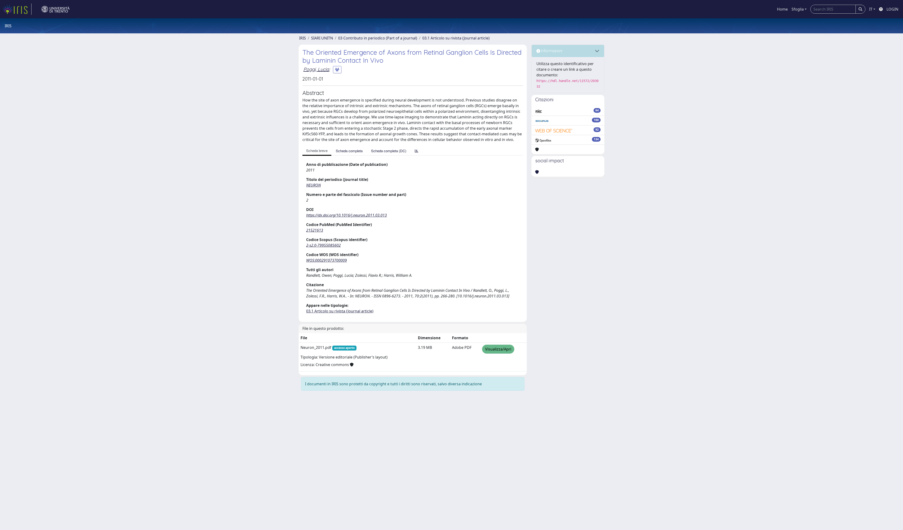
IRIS (302, 38)
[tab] (416, 150)
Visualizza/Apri (498, 349)
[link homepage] (17, 9)
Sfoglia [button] (798, 9)
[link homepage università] (55, 9)
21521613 (314, 230)
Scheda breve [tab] (317, 150)
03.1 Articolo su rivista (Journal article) (456, 38)
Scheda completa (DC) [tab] (388, 150)
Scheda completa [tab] (349, 150)
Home (782, 9)
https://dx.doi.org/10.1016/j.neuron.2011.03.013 (346, 215)
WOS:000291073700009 (326, 260)
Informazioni (551, 50)
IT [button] (870, 9)
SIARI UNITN (322, 38)
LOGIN (892, 9)
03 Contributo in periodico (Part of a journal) (377, 38)
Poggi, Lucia (316, 69)
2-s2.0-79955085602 (323, 245)
